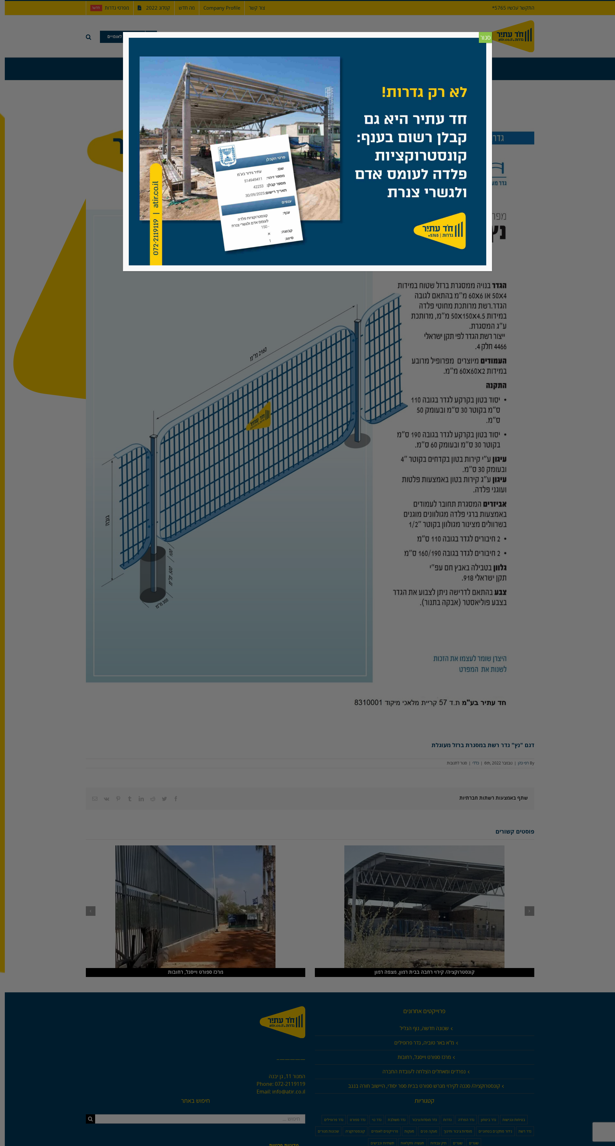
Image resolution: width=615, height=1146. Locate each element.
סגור (485, 38)
